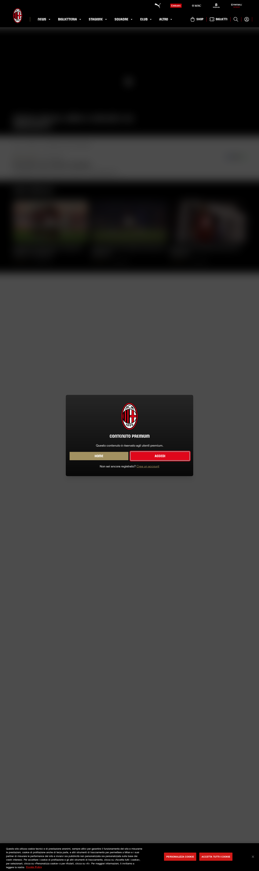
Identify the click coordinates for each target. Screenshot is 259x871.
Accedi (160, 456)
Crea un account (148, 466)
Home (99, 456)
